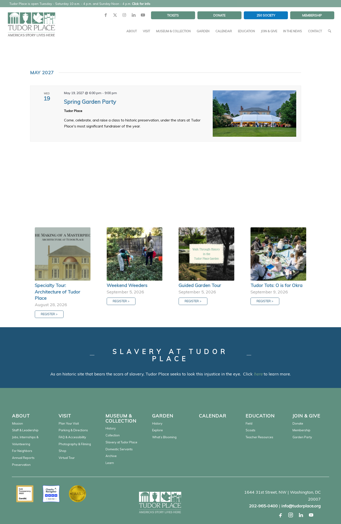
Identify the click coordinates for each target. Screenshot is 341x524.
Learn (110, 463)
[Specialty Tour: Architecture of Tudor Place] (62, 254)
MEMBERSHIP (312, 15)
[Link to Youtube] (142, 15)
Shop (62, 451)
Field (249, 423)
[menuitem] (173, 15)
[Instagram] (291, 515)
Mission (17, 423)
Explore (157, 430)
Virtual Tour (67, 458)
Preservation (21, 465)
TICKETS (173, 15)
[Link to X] (115, 15)
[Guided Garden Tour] (206, 254)
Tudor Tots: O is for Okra (276, 285)
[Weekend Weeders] (134, 254)
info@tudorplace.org (301, 505)
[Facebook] (280, 515)
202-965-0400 (263, 505)
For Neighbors (22, 451)
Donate (298, 423)
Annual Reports (23, 458)
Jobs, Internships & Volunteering (25, 440)
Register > (49, 314)
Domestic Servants (119, 449)
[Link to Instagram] (124, 15)
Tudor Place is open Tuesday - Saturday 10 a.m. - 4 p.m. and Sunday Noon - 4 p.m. (79, 4)
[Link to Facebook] (105, 15)
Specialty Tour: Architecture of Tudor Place (57, 291)
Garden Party (302, 437)
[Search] (329, 31)
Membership (301, 430)
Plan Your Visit (69, 423)
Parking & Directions (73, 430)
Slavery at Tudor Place (121, 442)
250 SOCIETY (266, 15)
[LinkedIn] (301, 515)
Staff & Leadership (25, 430)
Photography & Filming (75, 444)
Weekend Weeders (127, 285)
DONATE (219, 15)
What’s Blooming (164, 437)
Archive (111, 456)
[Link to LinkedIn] (133, 15)
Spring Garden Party (90, 101)
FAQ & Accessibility (72, 437)
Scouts (250, 430)
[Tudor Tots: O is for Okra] (278, 254)
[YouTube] (311, 515)
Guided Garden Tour (200, 285)
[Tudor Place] (31, 22)
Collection (113, 435)
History (111, 428)
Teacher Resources (259, 437)
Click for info (141, 4)
